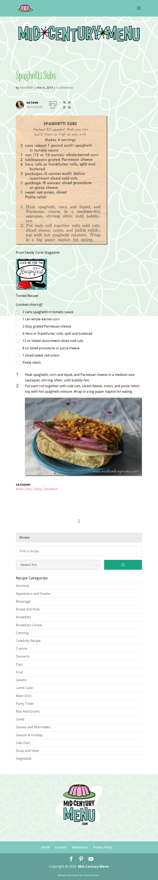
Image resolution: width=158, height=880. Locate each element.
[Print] (53, 104)
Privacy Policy (102, 847)
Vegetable (23, 758)
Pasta (37, 489)
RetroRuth (26, 87)
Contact (61, 847)
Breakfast (23, 617)
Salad (20, 719)
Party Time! (24, 703)
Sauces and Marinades (33, 727)
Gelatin (21, 680)
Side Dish (23, 743)
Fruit (19, 672)
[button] (67, 104)
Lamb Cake (24, 687)
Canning (22, 633)
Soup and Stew (27, 750)
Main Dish (23, 489)
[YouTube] (90, 859)
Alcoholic (22, 586)
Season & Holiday (29, 735)
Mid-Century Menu (93, 866)
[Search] (123, 565)
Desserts (23, 656)
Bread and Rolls (28, 609)
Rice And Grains (28, 711)
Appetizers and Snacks (33, 593)
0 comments (64, 87)
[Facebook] (71, 859)
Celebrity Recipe (28, 640)
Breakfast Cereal (29, 625)
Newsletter (80, 847)
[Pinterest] (81, 859)
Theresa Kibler (91, 875)
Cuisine (21, 648)
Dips (19, 664)
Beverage (23, 601)
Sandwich (50, 489)
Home (45, 847)
